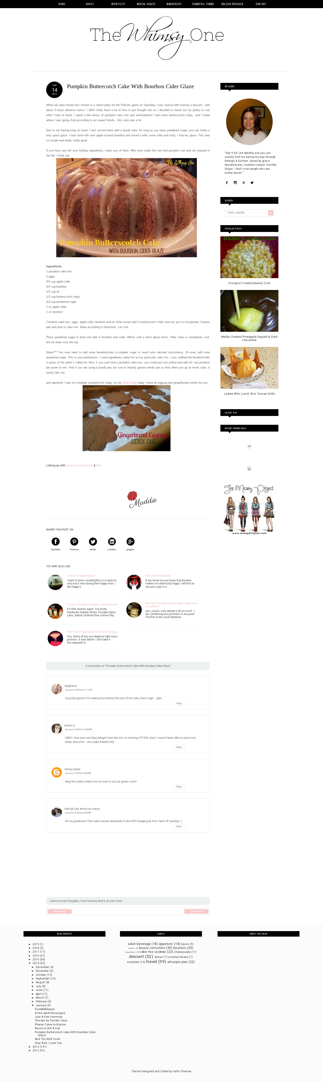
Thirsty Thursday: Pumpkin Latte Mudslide (92, 604)
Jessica (71, 465)
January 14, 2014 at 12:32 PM (78, 729)
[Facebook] (227, 183)
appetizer (166, 944)
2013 (36, 1046)
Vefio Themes (182, 1071)
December (43, 967)
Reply (179, 703)
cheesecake (182, 952)
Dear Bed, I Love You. (49, 1043)
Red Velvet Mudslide (158, 575)
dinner (158, 957)
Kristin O (70, 725)
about (90, 4)
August (41, 982)
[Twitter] (252, 183)
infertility (118, 4)
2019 (36, 944)
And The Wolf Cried (47, 1039)
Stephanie (71, 685)
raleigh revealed (232, 4)
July (39, 986)
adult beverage (139, 944)
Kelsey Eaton (72, 769)
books (132, 948)
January (41, 1005)
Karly (90, 465)
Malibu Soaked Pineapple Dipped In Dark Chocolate (249, 338)
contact (261, 4)
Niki (98, 465)
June (39, 990)
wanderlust (174, 4)
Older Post (196, 911)
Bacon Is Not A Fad (47, 1028)
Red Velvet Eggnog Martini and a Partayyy (92, 631)
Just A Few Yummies (49, 1016)
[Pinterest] (243, 183)
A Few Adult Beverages (50, 1013)
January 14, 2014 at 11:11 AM (78, 690)
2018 (36, 948)
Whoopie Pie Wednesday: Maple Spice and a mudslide (171, 605)
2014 (36, 963)
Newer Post (60, 911)
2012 (36, 1050)
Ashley (81, 465)
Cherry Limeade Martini (81, 575)
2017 (36, 951)
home (61, 4)
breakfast (130, 952)
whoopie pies (177, 962)
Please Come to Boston (50, 1024)
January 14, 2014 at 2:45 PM (78, 773)
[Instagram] (235, 183)
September (43, 978)
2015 (36, 959)
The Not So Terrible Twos (51, 1020)
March (40, 997)
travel (151, 961)
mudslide (133, 962)
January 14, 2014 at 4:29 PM (78, 812)
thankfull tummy (203, 4)
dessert (136, 956)
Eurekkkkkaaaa (44, 1009)
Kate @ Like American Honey (82, 808)
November (43, 970)
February (42, 1001)
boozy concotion (152, 948)
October (41, 974)
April (39, 994)
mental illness (178, 957)
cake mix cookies (153, 952)
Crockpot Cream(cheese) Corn (249, 283)
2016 (36, 955)
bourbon (179, 948)
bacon (185, 944)
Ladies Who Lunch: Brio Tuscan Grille (249, 393)
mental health (146, 4)
